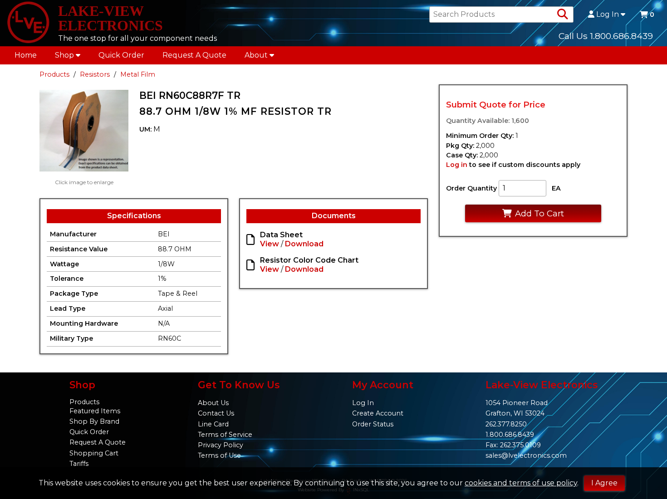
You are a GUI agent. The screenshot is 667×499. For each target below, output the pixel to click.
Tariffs (78, 464)
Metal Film (137, 74)
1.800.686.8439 (510, 435)
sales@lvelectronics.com (526, 455)
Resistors (95, 74)
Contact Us (216, 413)
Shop (64, 55)
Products (54, 74)
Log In (607, 14)
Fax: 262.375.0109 (513, 445)
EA (556, 188)
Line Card (213, 424)
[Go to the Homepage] (28, 23)
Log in (456, 165)
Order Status (372, 424)
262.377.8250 (506, 424)
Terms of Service (225, 435)
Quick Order (121, 55)
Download (304, 244)
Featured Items (94, 411)
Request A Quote (194, 55)
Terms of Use (219, 455)
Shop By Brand (94, 421)
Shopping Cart (93, 453)
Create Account (377, 413)
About (256, 55)
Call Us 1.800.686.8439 (606, 35)
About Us (213, 403)
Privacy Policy (220, 445)
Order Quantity (471, 188)
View (269, 244)
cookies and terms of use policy (521, 483)
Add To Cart (539, 213)
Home (26, 55)
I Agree (604, 483)
